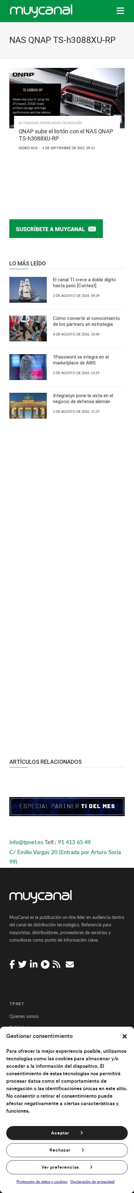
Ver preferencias (60, 1167)
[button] (125, 1036)
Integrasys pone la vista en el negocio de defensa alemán (83, 399)
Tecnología (72, 123)
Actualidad (29, 123)
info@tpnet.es (26, 842)
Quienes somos (24, 1017)
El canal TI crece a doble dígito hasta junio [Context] (84, 283)
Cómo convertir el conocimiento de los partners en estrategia (86, 321)
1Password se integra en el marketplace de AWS (81, 360)
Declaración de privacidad (92, 1182)
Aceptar (60, 1133)
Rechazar (60, 1150)
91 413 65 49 (74, 842)
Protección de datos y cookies (42, 1182)
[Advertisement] (67, 654)
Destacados (50, 123)
